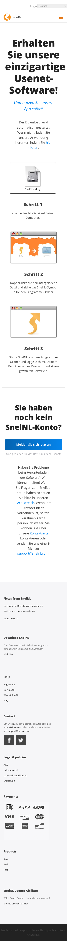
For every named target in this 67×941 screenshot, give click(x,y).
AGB (6, 764)
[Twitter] (20, 745)
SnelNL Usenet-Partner (16, 903)
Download (9, 689)
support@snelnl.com (33, 553)
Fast (6, 869)
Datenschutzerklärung (15, 775)
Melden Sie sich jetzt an (33, 444)
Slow (6, 859)
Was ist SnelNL (11, 695)
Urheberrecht (11, 770)
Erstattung (9, 780)
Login (33, 6)
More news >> (11, 618)
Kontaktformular (13, 727)
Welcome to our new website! (19, 611)
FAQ (6, 700)
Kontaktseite (39, 533)
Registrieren (10, 684)
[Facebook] (9, 745)
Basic (6, 864)
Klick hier (8, 654)
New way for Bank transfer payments (23, 606)
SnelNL (18, 17)
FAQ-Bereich (25, 503)
